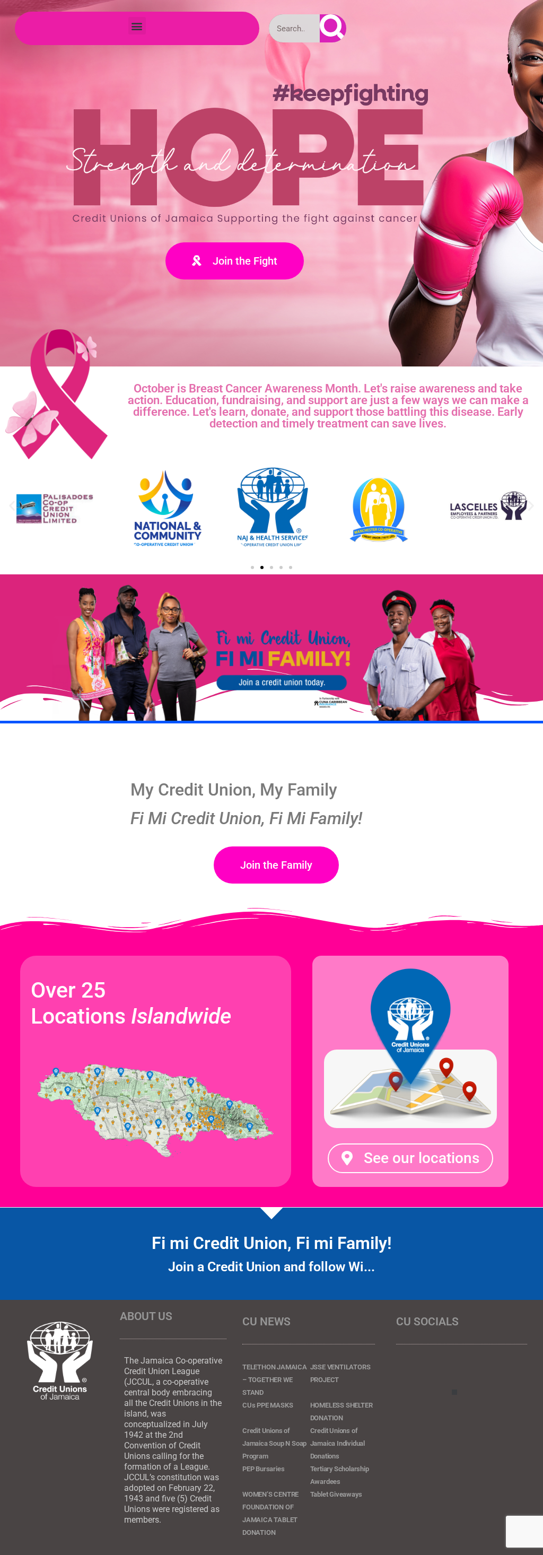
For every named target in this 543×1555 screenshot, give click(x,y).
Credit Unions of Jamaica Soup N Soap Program (274, 1443)
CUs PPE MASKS (267, 1405)
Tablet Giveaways (336, 1494)
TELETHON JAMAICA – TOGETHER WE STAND (274, 1379)
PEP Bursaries (263, 1469)
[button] (137, 25)
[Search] (333, 28)
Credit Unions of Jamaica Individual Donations (337, 1443)
